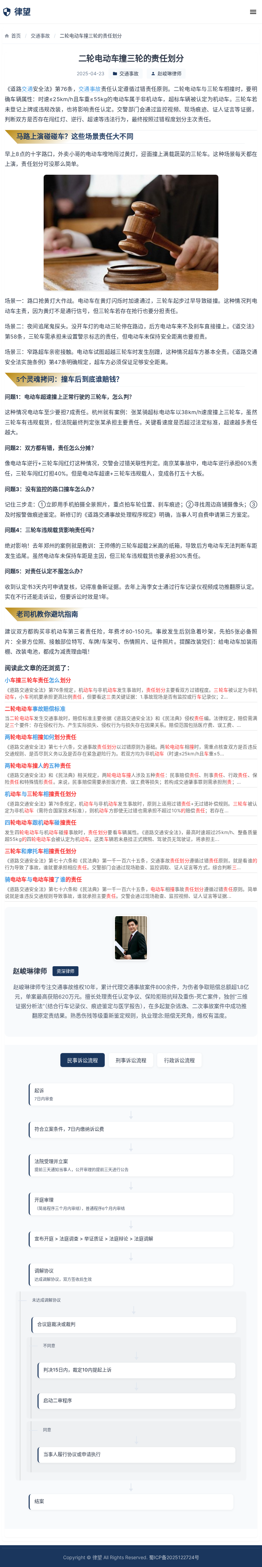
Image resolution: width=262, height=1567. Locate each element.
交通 (27, 88)
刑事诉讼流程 (131, 1060)
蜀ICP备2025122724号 (174, 1557)
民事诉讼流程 (82, 1060)
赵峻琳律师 (169, 73)
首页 (16, 35)
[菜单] (253, 12)
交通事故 (40, 35)
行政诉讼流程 (179, 1060)
